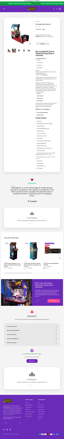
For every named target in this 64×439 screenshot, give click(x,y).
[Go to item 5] (29, 50)
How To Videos (41, 413)
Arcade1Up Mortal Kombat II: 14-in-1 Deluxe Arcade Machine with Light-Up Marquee (12, 265)
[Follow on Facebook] (4, 429)
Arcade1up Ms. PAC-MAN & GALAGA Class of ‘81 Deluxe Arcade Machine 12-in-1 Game (33, 265)
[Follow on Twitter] (7, 429)
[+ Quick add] (60, 258)
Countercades (28, 407)
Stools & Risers (28, 416)
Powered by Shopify (15, 434)
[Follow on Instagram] (10, 429)
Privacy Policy (41, 404)
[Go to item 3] (19, 50)
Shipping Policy (41, 409)
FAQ (39, 402)
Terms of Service (41, 411)
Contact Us (40, 416)
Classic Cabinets (28, 404)
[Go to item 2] (14, 50)
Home (26, 402)
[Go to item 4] (24, 50)
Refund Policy (41, 407)
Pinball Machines (28, 413)
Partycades (27, 409)
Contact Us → (32, 360)
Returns (39, 418)
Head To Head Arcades (30, 411)
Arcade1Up (38, 21)
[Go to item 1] (9, 50)
